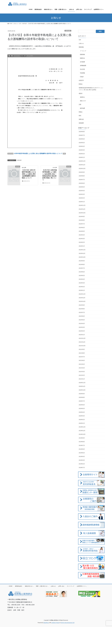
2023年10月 (82, 257)
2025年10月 (82, 168)
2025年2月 (82, 198)
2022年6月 (82, 316)
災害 (80, 104)
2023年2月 (82, 286)
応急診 (82, 76)
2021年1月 (82, 379)
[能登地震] (14, 169)
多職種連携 (83, 65)
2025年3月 (82, 194)
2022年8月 (82, 308)
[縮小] (22, 56)
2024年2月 (82, 242)
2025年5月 (82, 187)
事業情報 (81, 47)
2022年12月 (82, 294)
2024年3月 (82, 238)
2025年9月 (82, 172)
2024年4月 (82, 235)
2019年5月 (82, 452)
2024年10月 (82, 213)
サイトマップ (70, 586)
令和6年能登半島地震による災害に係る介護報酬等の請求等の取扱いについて (38, 153)
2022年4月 (82, 323)
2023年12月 (82, 249)
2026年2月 (82, 153)
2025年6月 (82, 183)
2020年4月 (82, 412)
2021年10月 (82, 345)
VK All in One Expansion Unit (67, 622)
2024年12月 (82, 205)
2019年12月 (82, 427)
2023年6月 (82, 272)
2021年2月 (82, 375)
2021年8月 (82, 353)
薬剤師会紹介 (18, 586)
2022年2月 (82, 331)
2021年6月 (82, 360)
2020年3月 (82, 416)
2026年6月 (82, 139)
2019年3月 (82, 460)
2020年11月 (82, 386)
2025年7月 (82, 179)
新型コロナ (83, 100)
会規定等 (81, 80)
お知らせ (81, 43)
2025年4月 (82, 190)
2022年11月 (82, 297)
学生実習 (82, 69)
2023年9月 (82, 260)
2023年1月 (82, 290)
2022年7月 (82, 312)
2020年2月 (82, 419)
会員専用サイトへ (82, 586)
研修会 (80, 112)
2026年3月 (82, 150)
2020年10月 (82, 390)
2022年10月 (82, 301)
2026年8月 (82, 131)
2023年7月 (82, 268)
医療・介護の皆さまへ (42, 586)
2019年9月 (82, 438)
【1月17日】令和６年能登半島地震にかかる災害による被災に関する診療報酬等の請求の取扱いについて (29, 174)
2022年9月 (82, 305)
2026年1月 (82, 157)
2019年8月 (82, 441)
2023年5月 (82, 275)
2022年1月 (82, 334)
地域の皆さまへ (29, 586)
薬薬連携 (81, 123)
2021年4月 (82, 368)
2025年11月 (82, 164)
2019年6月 (82, 449)
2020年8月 (82, 397)
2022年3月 (82, 327)
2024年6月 (82, 227)
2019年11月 (82, 430)
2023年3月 (82, 283)
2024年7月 (82, 224)
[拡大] (25, 56)
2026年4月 (82, 146)
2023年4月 (82, 279)
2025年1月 (82, 201)
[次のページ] (12, 56)
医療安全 (82, 58)
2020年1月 (82, 423)
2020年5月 (82, 408)
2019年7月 (82, 445)
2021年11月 (82, 342)
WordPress (46, 622)
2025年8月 (82, 176)
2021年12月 (82, 338)
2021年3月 (82, 371)
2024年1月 (82, 246)
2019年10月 (82, 434)
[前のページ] (9, 56)
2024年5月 (82, 231)
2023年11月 (82, 253)
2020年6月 (82, 405)
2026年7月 (82, 135)
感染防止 (82, 97)
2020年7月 (82, 401)
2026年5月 (82, 142)
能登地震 (68, 30)
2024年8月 (82, 220)
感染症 (80, 93)
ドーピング (83, 50)
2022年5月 (82, 320)
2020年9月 (82, 393)
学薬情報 (82, 73)
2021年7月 (82, 356)
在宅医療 (82, 62)
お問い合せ (61, 586)
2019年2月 (82, 464)
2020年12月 (82, 382)
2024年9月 (82, 216)
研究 (80, 115)
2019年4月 (82, 456)
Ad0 (80, 39)
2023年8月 (82, 264)
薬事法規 (81, 119)
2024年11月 (82, 209)
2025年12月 (82, 161)
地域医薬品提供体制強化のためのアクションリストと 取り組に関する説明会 (91, 88)
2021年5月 (82, 364)
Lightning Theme (55, 622)
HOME (10, 586)
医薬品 (80, 84)
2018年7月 (82, 467)
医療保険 (82, 54)
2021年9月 (82, 349)
